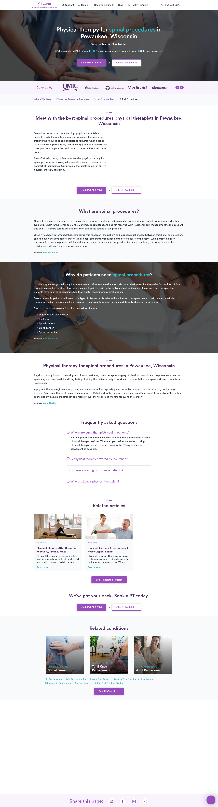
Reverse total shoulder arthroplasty (132, 679)
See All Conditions (109, 691)
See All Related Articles (109, 580)
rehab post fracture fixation (109, 683)
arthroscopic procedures (58, 683)
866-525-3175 (172, 5)
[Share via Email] (111, 801)
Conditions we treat (104, 99)
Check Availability (126, 62)
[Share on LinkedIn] (134, 801)
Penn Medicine (50, 253)
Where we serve (42, 99)
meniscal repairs (83, 683)
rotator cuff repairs (100, 679)
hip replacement (54, 679)
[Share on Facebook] (123, 801)
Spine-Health (49, 403)
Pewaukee (84, 99)
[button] (177, 87)
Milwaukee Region (65, 99)
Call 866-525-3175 (91, 62)
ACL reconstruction (76, 679)
